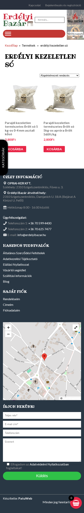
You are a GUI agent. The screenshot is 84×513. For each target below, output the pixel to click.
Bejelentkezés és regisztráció (63, 5)
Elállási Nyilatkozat (16, 264)
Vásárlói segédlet (14, 270)
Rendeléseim (11, 299)
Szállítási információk (17, 276)
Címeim (8, 304)
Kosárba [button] (15, 149)
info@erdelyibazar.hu (31, 235)
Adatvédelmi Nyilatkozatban (49, 464)
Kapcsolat (35, 5)
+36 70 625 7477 (39, 229)
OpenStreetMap (71, 398)
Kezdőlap (11, 45)
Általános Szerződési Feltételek (24, 253)
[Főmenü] (8, 33)
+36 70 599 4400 (39, 223)
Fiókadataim (11, 310)
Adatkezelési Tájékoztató (20, 259)
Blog (6, 281)
